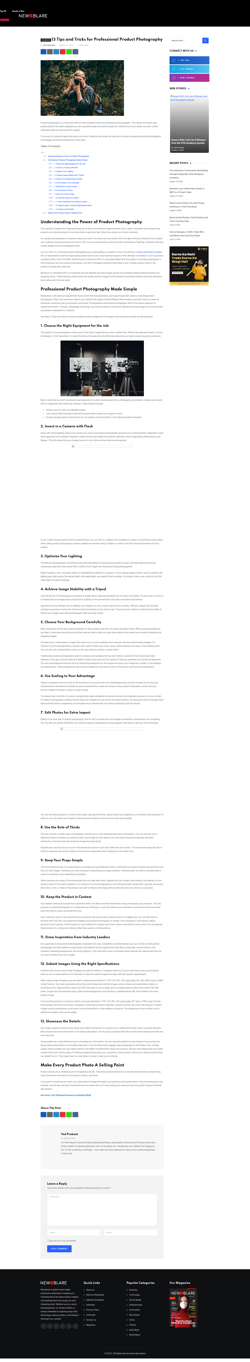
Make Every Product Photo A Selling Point (65, 213)
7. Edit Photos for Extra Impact (65, 186)
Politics (132, 1325)
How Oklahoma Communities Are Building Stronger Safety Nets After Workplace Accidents (189, 174)
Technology (134, 1295)
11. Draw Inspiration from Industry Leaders (71, 202)
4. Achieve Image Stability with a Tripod (69, 175)
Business (133, 1290)
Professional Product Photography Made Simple (68, 160)
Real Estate (134, 1315)
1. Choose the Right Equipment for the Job (69, 164)
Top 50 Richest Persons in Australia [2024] (71, 1095)
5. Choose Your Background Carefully (68, 179)
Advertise (90, 1305)
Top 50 (3, 11)
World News (134, 1335)
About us (90, 1290)
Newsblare (140, 1353)
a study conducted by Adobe (149, 252)
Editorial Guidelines (95, 1300)
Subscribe (90, 1315)
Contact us (91, 1320)
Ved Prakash (49, 45)
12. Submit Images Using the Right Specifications (73, 205)
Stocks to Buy (18, 11)
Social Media (135, 1300)
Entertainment (135, 1305)
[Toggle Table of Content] (43, 152)
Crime (132, 1320)
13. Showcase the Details (64, 209)
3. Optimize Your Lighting (63, 171)
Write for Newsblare (95, 1295)
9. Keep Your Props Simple (64, 194)
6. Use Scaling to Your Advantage (66, 183)
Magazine (90, 1325)
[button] (5, 6)
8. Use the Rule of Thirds (63, 190)
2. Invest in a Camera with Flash (66, 168)
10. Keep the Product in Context (67, 198)
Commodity (134, 1310)
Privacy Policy (92, 1310)
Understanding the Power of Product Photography (68, 156)
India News (134, 1330)
